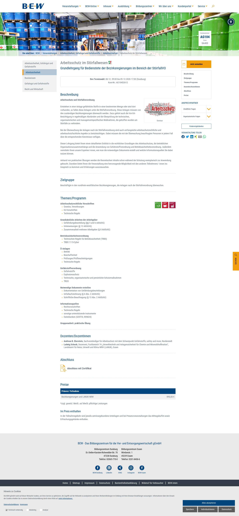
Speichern (190, 509)
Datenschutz (104, 483)
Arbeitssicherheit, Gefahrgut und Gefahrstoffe (80, 53)
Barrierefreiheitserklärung (126, 483)
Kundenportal (184, 6)
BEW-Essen (142, 473)
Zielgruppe (188, 78)
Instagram (131, 473)
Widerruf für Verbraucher (152, 483)
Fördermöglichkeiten (196, 126)
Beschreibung (189, 74)
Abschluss (187, 91)
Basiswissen (30, 78)
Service (201, 6)
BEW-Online (91, 6)
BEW (38, 53)
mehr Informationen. (66, 498)
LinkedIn (109, 473)
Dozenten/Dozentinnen (192, 87)
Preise (186, 95)
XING (120, 473)
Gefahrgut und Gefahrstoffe (37, 83)
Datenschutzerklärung (11, 504)
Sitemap (76, 483)
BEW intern (173, 483)
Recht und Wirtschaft (34, 89)
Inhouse (107, 6)
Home (65, 483)
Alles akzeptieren (209, 503)
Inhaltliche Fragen (189, 109)
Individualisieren (207, 509)
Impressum (89, 483)
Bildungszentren (144, 6)
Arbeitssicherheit (110, 53)
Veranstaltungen (70, 6)
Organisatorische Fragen (191, 116)
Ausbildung (123, 6)
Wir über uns (165, 6)
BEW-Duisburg (97, 473)
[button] (231, 22)
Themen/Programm (191, 82)
